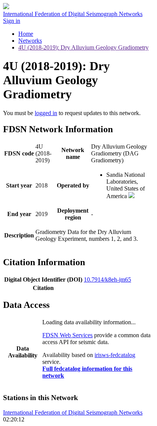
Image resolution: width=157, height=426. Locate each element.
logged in (46, 113)
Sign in (11, 21)
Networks (30, 40)
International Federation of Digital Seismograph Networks (73, 412)
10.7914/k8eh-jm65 (107, 279)
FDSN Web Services (67, 335)
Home (25, 33)
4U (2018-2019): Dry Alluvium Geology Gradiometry (83, 47)
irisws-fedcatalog (115, 355)
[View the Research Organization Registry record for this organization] (131, 196)
